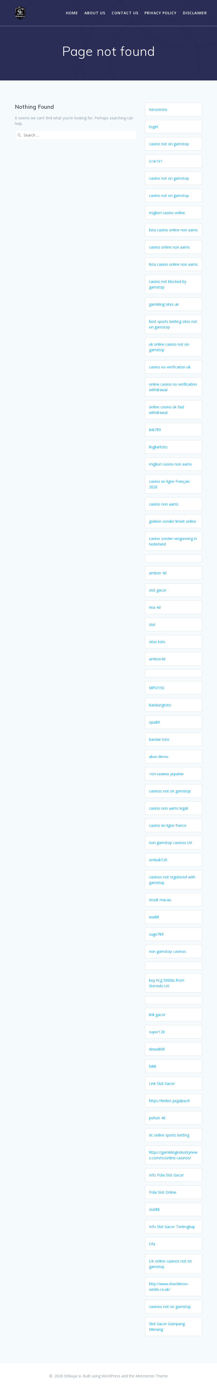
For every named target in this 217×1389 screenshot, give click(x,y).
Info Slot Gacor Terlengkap (172, 1226)
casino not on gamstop (169, 143)
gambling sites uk (164, 304)
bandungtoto (160, 704)
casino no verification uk (170, 366)
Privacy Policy (160, 12)
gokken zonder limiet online (172, 521)
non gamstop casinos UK (170, 842)
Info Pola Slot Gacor (166, 1175)
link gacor (157, 1014)
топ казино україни (166, 773)
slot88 (154, 1209)
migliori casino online (167, 212)
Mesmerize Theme (151, 1375)
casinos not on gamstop (170, 790)
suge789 (156, 934)
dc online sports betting (169, 1135)
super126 (157, 1031)
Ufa (152, 1243)
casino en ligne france (167, 825)
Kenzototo (158, 109)
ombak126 (158, 859)
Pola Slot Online (162, 1192)
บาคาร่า (155, 161)
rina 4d (155, 607)
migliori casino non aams (170, 464)
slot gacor (157, 590)
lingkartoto (158, 446)
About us (94, 12)
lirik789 (155, 429)
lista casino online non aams (173, 229)
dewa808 (157, 1049)
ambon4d (157, 658)
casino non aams (163, 504)
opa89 (154, 722)
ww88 (154, 916)
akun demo (158, 756)
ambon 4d (157, 572)
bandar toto (159, 739)
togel (153, 126)
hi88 (152, 1066)
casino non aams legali (168, 808)
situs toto (157, 641)
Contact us (125, 12)
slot (152, 624)
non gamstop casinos (167, 951)
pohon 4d (157, 1117)
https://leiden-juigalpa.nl (169, 1100)
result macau (160, 899)
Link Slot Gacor (162, 1083)
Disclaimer (195, 12)
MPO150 (156, 687)
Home (72, 12)
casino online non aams (169, 247)
